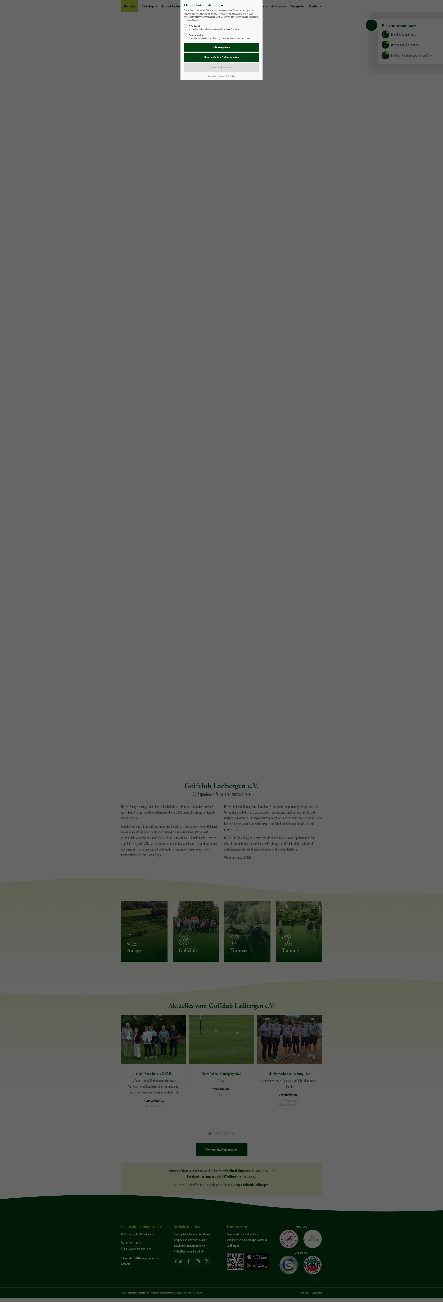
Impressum (221, 76)
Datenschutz (212, 76)
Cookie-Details (230, 76)
